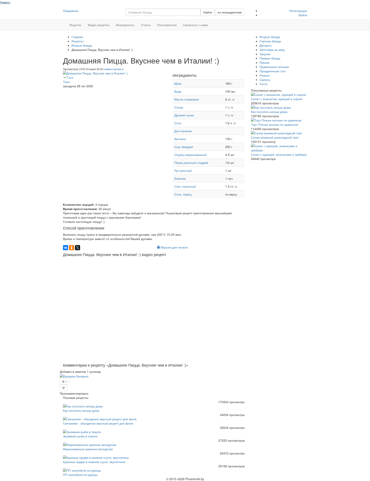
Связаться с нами (195, 25)
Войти (303, 15)
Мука (177, 83)
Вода (177, 91)
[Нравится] (63, 388)
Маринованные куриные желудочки (88, 449)
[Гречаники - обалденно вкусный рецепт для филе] (154, 419)
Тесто (263, 84)
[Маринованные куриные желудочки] (154, 445)
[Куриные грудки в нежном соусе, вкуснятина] (154, 457)
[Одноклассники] (71, 247)
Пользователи (167, 25)
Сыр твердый (183, 147)
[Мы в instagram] (296, 22)
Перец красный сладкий (191, 162)
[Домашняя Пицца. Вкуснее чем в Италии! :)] (114, 73)
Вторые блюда (270, 37)
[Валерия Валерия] (74, 376)
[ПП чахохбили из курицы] (154, 470)
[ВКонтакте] (65, 247)
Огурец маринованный (190, 154)
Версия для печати (174, 247)
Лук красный (183, 170)
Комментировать (113, 69)
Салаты (265, 79)
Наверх (5, 2)
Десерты (266, 45)
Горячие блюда (270, 41)
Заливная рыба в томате (80, 436)
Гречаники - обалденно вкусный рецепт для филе (98, 423)
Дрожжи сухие (184, 115)
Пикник (264, 62)
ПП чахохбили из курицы (80, 474)
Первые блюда (270, 58)
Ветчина (180, 139)
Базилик (180, 178)
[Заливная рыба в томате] (154, 432)
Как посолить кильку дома (81, 410)
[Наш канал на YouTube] (302, 22)
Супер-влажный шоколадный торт (275, 137)
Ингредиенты (125, 25)
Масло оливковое (186, 99)
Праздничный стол (273, 71)
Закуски (265, 54)
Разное (265, 75)
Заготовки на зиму (272, 49)
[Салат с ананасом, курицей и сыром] (279, 94)
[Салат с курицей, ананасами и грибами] (279, 148)
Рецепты (75, 25)
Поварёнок (70, 11)
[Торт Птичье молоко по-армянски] (279, 120)
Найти (207, 12)
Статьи (146, 25)
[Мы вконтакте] (299, 22)
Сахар (178, 107)
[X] (77, 247)
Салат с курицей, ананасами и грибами (279, 154)
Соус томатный (185, 186)
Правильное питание (274, 67)
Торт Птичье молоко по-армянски (274, 124)
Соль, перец (183, 194)
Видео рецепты (98, 25)
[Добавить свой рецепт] (1, 6)
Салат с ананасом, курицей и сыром (276, 99)
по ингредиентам (230, 12)
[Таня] (114, 77)
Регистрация (298, 11)
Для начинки (183, 131)
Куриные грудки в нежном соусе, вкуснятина (94, 462)
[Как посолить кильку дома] (154, 406)
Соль (177, 123)
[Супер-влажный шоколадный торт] (279, 133)
